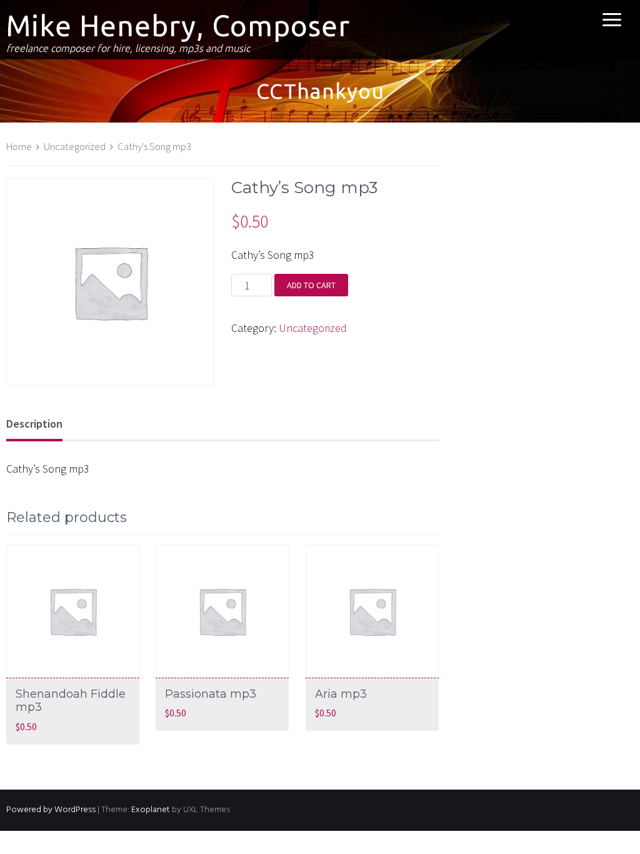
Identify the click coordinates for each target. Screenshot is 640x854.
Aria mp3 (341, 694)
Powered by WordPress (51, 810)
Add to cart (311, 285)
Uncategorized (75, 146)
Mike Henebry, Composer (178, 25)
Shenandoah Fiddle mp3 (71, 701)
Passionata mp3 (210, 694)
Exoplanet (150, 810)
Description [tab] (34, 423)
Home (19, 146)
